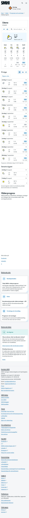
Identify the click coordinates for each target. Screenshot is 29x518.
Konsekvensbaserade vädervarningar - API (14, 301)
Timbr (10, 485)
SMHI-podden (5, 404)
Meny (26, 4)
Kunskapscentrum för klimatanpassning (12, 413)
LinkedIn (5, 261)
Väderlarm (11, 489)
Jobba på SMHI (5, 397)
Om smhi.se (4, 434)
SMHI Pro (11, 482)
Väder (6, 13)
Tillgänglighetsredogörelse (8, 427)
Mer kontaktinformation (7, 390)
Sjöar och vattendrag (6, 420)
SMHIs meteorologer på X (14, 446)
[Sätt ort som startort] (7, 29)
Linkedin (11, 448)
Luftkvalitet (4, 416)
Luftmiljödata (4, 464)
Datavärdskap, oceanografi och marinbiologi (13, 469)
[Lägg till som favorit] (4, 29)
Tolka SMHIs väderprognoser (10, 283)
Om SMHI (3, 400)
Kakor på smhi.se (5, 430)
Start (2, 13)
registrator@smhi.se (10, 383)
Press (2, 386)
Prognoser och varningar (16, 13)
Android (10, 512)
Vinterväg (11, 487)
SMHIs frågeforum (13, 388)
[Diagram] (26, 72)
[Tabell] (19, 72)
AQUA (10, 478)
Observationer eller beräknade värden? (12, 346)
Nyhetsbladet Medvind (7, 502)
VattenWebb (4, 466)
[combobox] (18, 29)
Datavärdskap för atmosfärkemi (9, 471)
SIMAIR (3, 418)
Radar (3, 359)
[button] (22, 3)
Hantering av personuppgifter (9, 432)
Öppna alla (5, 76)
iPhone (10, 510)
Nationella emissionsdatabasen (9, 460)
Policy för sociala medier (7, 452)
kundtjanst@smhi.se (10, 381)
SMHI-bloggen (5, 402)
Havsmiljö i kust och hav (7, 411)
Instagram (11, 450)
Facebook (5, 258)
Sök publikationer (6, 500)
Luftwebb (11, 462)
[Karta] (23, 72)
